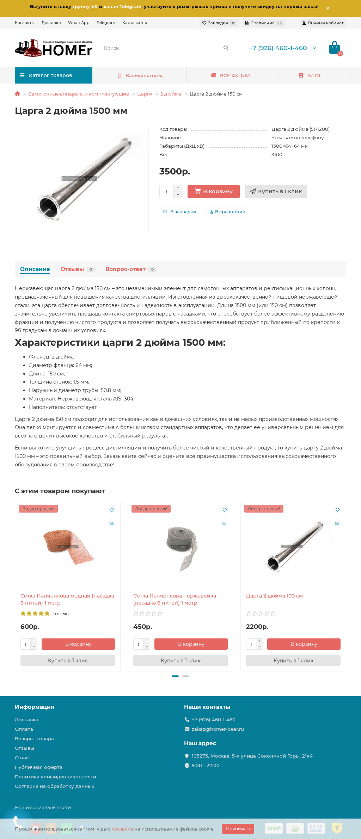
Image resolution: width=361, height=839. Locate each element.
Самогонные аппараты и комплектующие (78, 94)
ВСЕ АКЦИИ (235, 75)
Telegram (106, 22)
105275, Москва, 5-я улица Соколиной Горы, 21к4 (252, 756)
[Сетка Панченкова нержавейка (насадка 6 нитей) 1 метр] (180, 547)
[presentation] (16, 586)
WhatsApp (79, 22)
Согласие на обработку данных (54, 786)
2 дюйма (171, 94)
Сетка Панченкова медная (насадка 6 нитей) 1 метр (67, 599)
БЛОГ (314, 75)
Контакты (25, 22)
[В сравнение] (112, 523)
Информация (34, 707)
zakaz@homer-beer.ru (218, 729)
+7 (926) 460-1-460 (278, 47)
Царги (144, 94)
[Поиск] (226, 48)
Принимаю (238, 828)
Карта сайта (134, 22)
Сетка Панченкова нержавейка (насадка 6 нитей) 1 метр (174, 599)
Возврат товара (34, 738)
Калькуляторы (144, 75)
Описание (35, 269)
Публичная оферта (38, 767)
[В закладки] (112, 510)
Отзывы (76, 269)
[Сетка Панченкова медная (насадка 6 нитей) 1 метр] (67, 547)
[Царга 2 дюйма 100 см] (293, 547)
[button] (175, 676)
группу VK (85, 6)
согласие (122, 829)
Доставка (51, 22)
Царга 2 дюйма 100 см (274, 596)
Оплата (24, 729)
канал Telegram (122, 6)
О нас (22, 757)
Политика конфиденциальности (55, 776)
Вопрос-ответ (129, 269)
